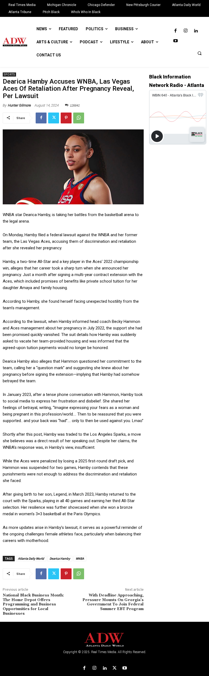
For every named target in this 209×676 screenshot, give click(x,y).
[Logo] (104, 640)
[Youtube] (175, 41)
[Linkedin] (195, 31)
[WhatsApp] (78, 118)
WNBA (80, 558)
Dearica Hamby (60, 558)
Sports (9, 74)
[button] (199, 53)
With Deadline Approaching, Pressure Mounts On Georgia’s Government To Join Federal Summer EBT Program (113, 602)
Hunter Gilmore (19, 105)
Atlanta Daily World (31, 558)
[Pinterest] (66, 118)
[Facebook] (175, 31)
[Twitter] (53, 118)
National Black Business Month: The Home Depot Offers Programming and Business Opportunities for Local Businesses (33, 604)
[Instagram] (185, 31)
